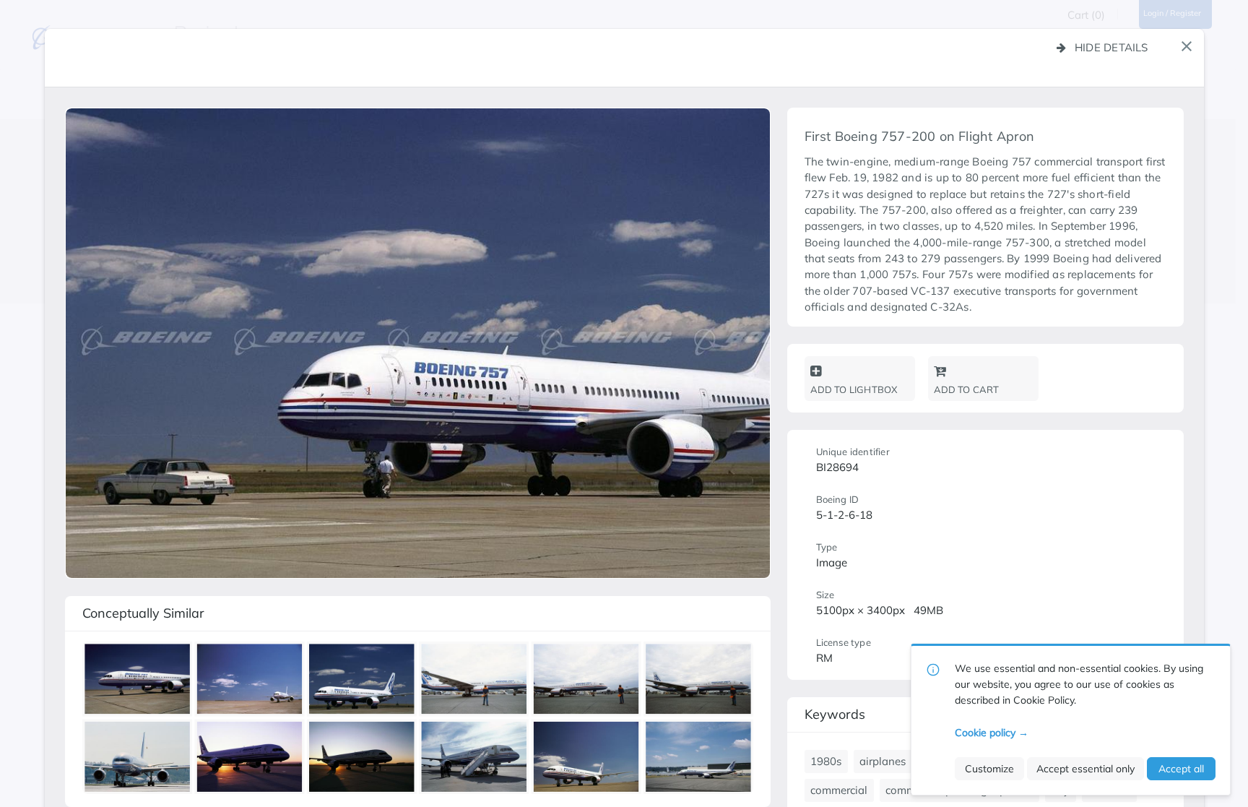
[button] (1186, 46)
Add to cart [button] (967, 389)
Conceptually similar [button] (143, 613)
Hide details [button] (1111, 47)
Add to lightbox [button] (854, 389)
